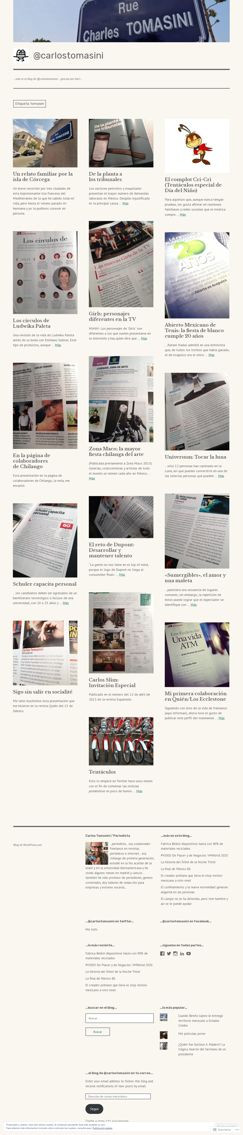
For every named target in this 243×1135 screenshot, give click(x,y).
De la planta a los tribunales (105, 176)
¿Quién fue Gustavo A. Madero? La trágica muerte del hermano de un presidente (202, 1049)
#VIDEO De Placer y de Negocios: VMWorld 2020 (194, 855)
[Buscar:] (119, 1018)
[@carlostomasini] (121, 21)
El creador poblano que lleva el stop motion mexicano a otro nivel (191, 878)
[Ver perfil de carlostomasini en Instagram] (175, 953)
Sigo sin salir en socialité (43, 692)
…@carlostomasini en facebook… (185, 921)
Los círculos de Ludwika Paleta (31, 323)
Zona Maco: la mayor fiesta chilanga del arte (116, 451)
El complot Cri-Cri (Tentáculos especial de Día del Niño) (193, 185)
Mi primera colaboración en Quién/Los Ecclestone (196, 696)
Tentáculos (102, 772)
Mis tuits (91, 929)
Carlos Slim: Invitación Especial (112, 682)
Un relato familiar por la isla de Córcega (43, 176)
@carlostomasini (68, 55)
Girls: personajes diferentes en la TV (112, 316)
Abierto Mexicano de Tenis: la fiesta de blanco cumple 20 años (194, 330)
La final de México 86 (176, 869)
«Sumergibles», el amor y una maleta (195, 577)
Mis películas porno (191, 1034)
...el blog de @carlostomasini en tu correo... (119, 1073)
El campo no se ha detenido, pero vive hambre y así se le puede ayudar (194, 901)
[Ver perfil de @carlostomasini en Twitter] (168, 953)
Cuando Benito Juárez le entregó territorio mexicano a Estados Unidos (200, 1021)
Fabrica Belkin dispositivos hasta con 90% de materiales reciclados (192, 846)
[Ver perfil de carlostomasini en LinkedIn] (182, 953)
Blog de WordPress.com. (27, 845)
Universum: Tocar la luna (195, 457)
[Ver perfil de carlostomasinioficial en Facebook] (162, 953)
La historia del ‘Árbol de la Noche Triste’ (188, 862)
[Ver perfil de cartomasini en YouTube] (188, 953)
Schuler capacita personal (45, 584)
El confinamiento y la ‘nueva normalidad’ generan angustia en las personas (194, 889)
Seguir (94, 1109)
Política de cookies (102, 1128)
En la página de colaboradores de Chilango (31, 461)
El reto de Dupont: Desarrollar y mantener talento (111, 550)
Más (125, 203)
